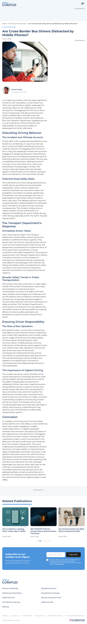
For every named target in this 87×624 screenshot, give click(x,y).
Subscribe (73, 555)
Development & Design (50, 593)
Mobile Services (8, 598)
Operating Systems (48, 588)
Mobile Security (47, 602)
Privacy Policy (40, 616)
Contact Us (15, 616)
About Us (5, 616)
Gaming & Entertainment (51, 598)
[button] (38, 541)
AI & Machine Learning (11, 602)
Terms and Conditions (55, 616)
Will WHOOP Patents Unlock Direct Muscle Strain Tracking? (43, 531)
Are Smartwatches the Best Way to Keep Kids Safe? (71, 530)
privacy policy (60, 564)
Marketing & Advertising (12, 593)
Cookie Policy (27, 616)
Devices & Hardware (18, 24)
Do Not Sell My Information (75, 616)
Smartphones (9, 27)
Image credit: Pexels (38, 79)
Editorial (5, 607)
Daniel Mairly (16, 90)
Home (4, 24)
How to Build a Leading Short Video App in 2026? (14, 530)
